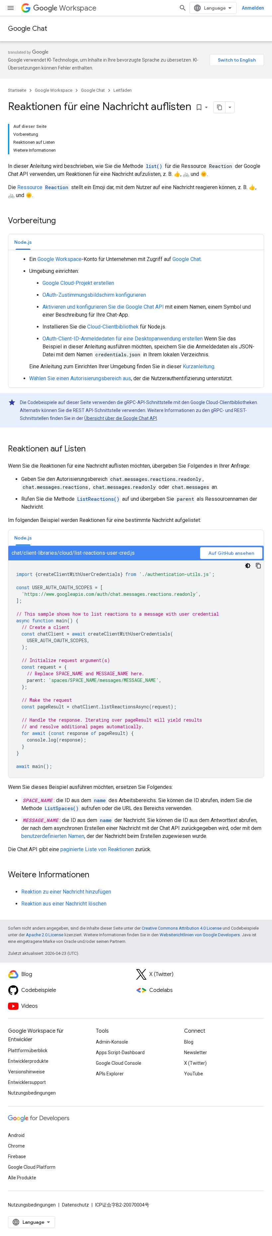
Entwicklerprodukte (28, 1061)
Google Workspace (53, 90)
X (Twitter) (195, 1063)
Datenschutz (75, 1205)
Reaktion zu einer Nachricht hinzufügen (66, 892)
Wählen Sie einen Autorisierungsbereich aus (80, 378)
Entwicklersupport (27, 1082)
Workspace (78, 8)
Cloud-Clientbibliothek (113, 327)
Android (16, 1135)
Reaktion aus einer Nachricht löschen (63, 904)
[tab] (23, 242)
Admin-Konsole (112, 1042)
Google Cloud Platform (31, 1167)
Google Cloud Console (118, 1063)
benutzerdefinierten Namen (52, 836)
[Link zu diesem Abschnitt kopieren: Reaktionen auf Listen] (92, 449)
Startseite (17, 90)
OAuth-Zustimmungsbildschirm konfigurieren (94, 295)
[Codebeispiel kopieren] (258, 565)
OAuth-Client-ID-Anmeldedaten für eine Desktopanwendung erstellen (122, 338)
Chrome (16, 1146)
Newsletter (195, 1052)
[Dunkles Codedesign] (247, 565)
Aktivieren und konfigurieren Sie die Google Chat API (103, 307)
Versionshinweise (26, 1071)
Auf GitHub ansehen (231, 553)
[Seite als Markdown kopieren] (220, 107)
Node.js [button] (23, 242)
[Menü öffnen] (10, 8)
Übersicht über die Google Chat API (120, 418)
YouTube (193, 1073)
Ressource (42, 187)
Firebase (17, 1156)
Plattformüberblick (27, 1050)
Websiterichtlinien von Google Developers (200, 934)
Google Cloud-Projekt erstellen (78, 283)
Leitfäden (122, 90)
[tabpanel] (136, 319)
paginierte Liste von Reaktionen (97, 849)
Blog (188, 1042)
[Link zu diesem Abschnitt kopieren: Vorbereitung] (62, 221)
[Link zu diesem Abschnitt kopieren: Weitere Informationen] (95, 875)
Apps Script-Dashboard (120, 1052)
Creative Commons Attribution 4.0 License (182, 928)
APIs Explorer (110, 1073)
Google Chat (27, 29)
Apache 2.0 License (44, 934)
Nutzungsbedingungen (32, 1093)
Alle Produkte (22, 1177)
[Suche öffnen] (183, 8)
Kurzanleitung (198, 366)
